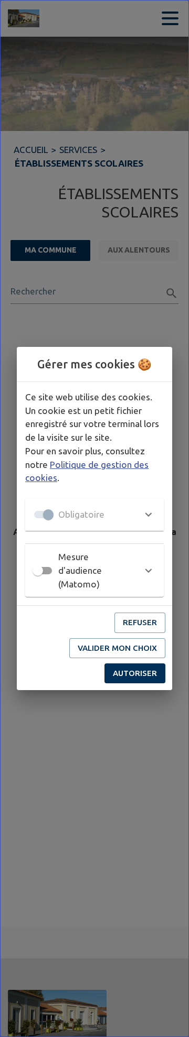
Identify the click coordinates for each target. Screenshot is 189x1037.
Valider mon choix (117, 647)
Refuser (140, 622)
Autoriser (135, 673)
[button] (94, 514)
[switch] (38, 571)
